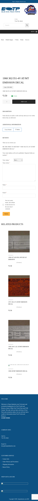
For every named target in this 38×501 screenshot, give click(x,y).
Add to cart (24, 101)
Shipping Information (8, 464)
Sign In (13, 1)
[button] (33, 32)
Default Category (9, 39)
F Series (17, 39)
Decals (21, 39)
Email (5, 192)
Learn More (5, 418)
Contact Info (6, 459)
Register (18, 1)
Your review (6, 163)
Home (2, 39)
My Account (23, 1)
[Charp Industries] (19, 14)
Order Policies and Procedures (10, 461)
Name (5, 185)
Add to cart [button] (28, 266)
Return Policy (6, 467)
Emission (10, 255)
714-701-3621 (19, 21)
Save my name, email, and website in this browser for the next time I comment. (10, 205)
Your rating (6, 160)
